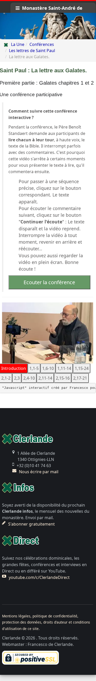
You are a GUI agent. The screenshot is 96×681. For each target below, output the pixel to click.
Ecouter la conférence (49, 282)
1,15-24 (82, 368)
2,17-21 (80, 378)
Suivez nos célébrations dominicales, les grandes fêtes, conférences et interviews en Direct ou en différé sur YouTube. (44, 564)
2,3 (17, 378)
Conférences (41, 44)
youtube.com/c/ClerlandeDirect (39, 577)
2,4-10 (29, 378)
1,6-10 (48, 368)
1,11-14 (64, 368)
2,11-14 (45, 378)
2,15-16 (63, 378)
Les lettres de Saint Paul (32, 50)
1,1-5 (34, 368)
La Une (16, 44)
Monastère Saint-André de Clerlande (49, 9)
